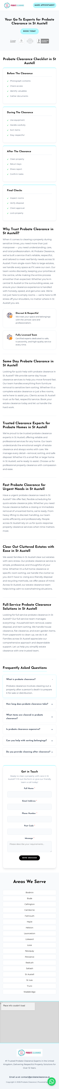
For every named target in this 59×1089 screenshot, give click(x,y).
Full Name (29, 788)
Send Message (29, 858)
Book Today (29, 31)
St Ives (29, 980)
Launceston (29, 933)
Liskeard (29, 939)
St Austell (29, 974)
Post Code (29, 826)
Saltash (29, 968)
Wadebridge (29, 992)
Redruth (29, 962)
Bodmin (29, 892)
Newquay (29, 951)
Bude (29, 898)
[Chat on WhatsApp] (51, 1081)
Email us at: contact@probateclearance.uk (29, 1077)
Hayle (29, 921)
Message (29, 838)
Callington (30, 904)
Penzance (29, 957)
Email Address (29, 801)
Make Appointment (45, 5)
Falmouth (29, 916)
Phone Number (29, 813)
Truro (29, 986)
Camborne (29, 910)
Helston (29, 927)
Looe (29, 945)
